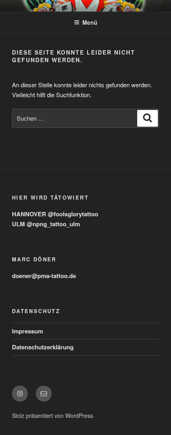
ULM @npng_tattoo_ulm (46, 223)
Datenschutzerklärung (43, 347)
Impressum (27, 331)
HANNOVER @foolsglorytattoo (55, 214)
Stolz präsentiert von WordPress (52, 415)
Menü (89, 22)
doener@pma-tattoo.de (44, 275)
